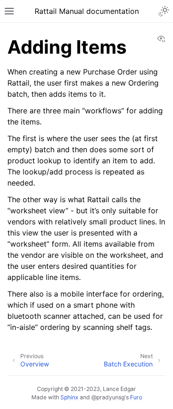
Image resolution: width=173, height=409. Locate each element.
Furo (136, 397)
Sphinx (69, 397)
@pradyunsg (108, 397)
